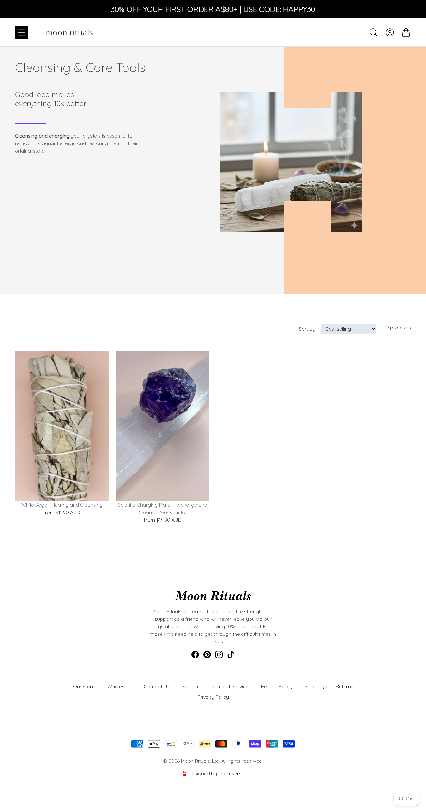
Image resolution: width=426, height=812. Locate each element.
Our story (84, 686)
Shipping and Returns (329, 686)
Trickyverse (231, 773)
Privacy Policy (213, 697)
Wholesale (119, 686)
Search (190, 686)
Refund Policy (276, 686)
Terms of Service (230, 686)
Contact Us (156, 686)
